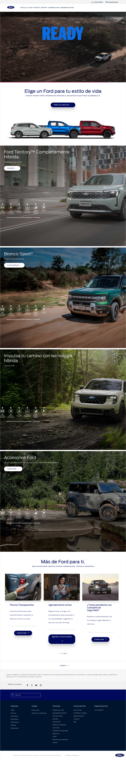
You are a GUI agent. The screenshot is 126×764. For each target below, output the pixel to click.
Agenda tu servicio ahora (62, 637)
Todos (12, 710)
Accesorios (56, 728)
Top (109, 755)
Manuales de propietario (60, 739)
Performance (15, 722)
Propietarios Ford (58, 710)
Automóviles (15, 719)
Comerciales (15, 728)
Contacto (76, 719)
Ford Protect (57, 722)
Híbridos (13, 725)
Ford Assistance (58, 716)
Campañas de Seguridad (60, 730)
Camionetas (14, 716)
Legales (63, 665)
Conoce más (12, 469)
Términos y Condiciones (39, 713)
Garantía (55, 719)
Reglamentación (79, 716)
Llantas (55, 742)
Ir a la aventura (13, 265)
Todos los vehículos (61, 105)
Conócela (10, 168)
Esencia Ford (78, 710)
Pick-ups (13, 713)
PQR (75, 722)
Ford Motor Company (80, 713)
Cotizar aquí (35, 710)
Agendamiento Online (60, 713)
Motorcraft (56, 733)
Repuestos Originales (59, 725)
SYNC (55, 736)
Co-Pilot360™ (99, 710)
